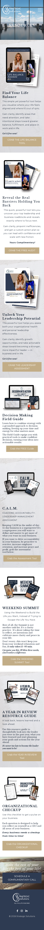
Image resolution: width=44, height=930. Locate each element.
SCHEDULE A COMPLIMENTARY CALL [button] (22, 878)
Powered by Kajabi (22, 923)
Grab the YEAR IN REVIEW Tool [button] (22, 756)
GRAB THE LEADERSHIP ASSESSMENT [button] (22, 367)
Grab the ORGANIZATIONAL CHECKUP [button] (22, 846)
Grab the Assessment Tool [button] (22, 558)
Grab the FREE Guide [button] (22, 448)
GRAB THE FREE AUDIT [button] (22, 250)
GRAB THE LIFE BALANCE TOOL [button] (21, 141)
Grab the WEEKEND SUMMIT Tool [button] (22, 661)
